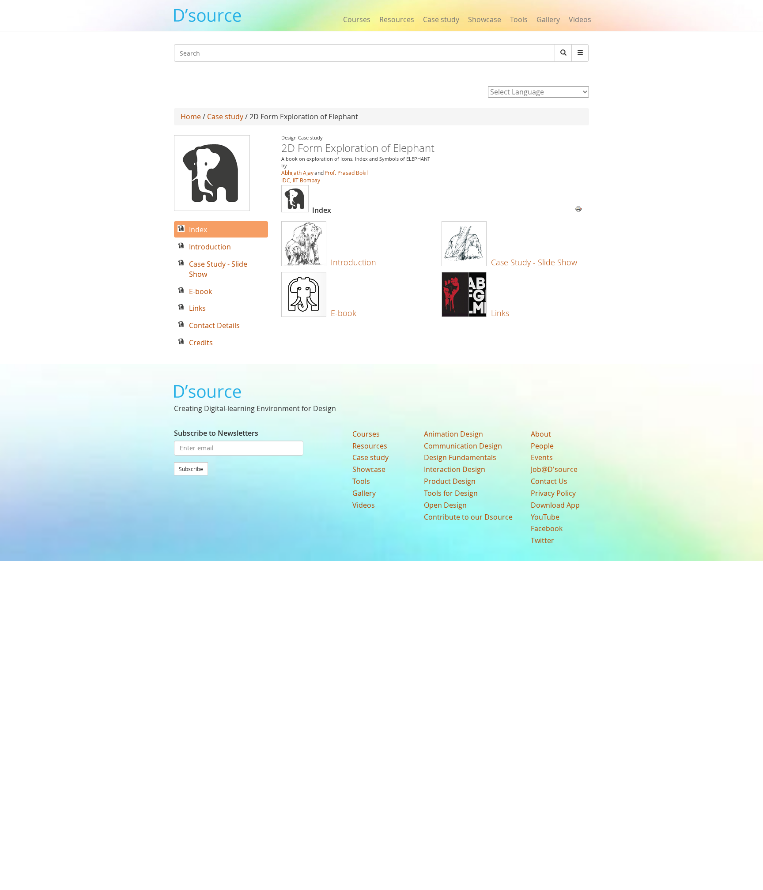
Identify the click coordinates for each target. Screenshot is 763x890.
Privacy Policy (553, 493)
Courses (356, 19)
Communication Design (463, 446)
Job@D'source (554, 469)
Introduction (353, 262)
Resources (396, 19)
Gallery (548, 19)
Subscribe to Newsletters (216, 433)
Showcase (484, 19)
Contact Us (549, 481)
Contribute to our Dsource (468, 517)
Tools (519, 19)
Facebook (547, 528)
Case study (441, 19)
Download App (555, 505)
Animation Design (453, 434)
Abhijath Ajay (297, 172)
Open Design (445, 505)
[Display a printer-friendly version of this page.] (578, 208)
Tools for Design (451, 493)
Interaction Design (454, 469)
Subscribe (191, 468)
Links (500, 313)
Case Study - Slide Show (534, 262)
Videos (580, 19)
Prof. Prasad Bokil (346, 172)
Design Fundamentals (460, 457)
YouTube (545, 517)
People (542, 446)
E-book (343, 313)
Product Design (450, 481)
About (541, 434)
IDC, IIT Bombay (300, 180)
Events (542, 457)
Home (191, 116)
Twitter (542, 540)
